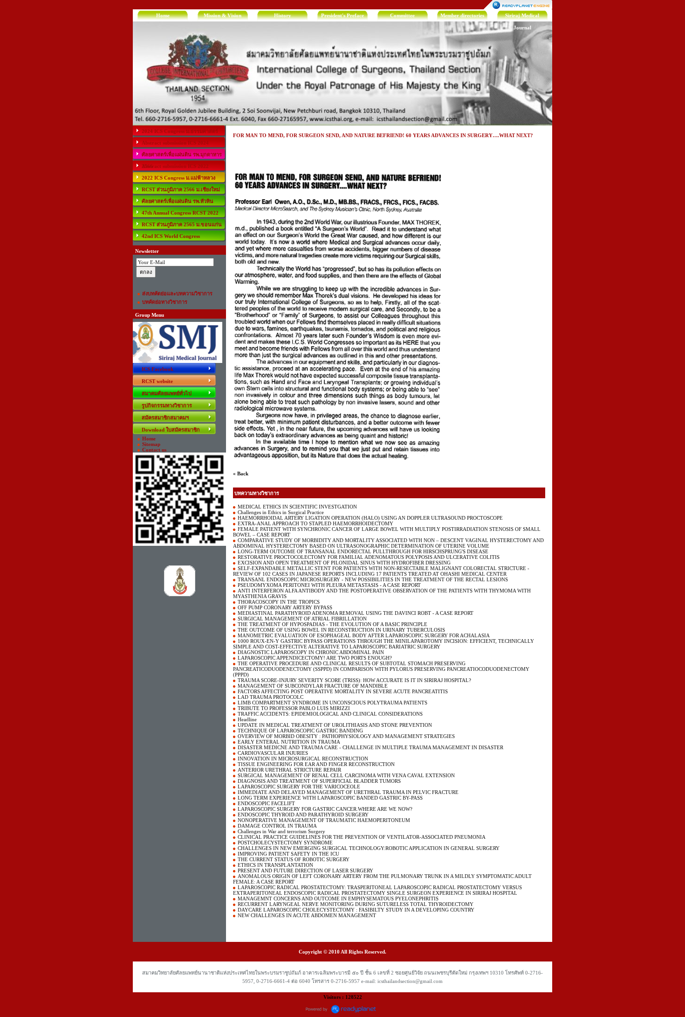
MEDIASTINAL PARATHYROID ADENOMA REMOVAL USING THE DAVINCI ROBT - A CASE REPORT (355, 613)
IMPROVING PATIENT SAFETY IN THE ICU (288, 854)
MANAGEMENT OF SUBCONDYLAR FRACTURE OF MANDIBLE (313, 686)
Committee (402, 15)
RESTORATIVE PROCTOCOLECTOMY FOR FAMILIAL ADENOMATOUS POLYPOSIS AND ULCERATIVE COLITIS (369, 557)
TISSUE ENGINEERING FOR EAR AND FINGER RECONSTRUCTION (316, 764)
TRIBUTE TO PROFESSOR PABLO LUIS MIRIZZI (294, 708)
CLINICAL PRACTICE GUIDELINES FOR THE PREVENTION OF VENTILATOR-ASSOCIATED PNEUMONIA (362, 837)
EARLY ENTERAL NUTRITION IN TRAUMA (289, 742)
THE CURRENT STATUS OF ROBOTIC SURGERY (293, 859)
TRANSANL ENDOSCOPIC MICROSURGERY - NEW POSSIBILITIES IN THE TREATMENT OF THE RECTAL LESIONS (373, 579)
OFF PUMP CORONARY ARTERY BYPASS (285, 607)
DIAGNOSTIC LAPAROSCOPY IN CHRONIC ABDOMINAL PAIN (311, 652)
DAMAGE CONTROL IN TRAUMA (277, 826)
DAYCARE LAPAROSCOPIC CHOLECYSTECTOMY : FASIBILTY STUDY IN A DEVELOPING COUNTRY (356, 910)
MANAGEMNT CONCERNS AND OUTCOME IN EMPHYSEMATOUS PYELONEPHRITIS (338, 898)
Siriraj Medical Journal (522, 17)
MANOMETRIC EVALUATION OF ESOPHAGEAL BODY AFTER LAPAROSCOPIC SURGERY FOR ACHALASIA (364, 635)
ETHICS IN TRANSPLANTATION (275, 865)
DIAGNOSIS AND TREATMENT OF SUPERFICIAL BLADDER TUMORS (319, 781)
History (282, 15)
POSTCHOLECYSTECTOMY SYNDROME (285, 842)
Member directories (462, 15)
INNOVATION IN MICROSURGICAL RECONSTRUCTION (303, 758)
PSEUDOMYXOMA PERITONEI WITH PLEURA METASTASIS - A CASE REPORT (329, 585)
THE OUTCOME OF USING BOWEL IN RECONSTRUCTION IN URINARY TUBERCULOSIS (341, 630)
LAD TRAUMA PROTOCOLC (270, 697)
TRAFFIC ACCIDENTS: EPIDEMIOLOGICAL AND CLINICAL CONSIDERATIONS (330, 714)
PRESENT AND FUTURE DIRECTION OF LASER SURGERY (305, 870)
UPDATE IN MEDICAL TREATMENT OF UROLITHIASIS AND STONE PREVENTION (335, 725)
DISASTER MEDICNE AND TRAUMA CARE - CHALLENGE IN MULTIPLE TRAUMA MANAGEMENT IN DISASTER (370, 747)
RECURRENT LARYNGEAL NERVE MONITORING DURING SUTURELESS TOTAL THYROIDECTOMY (355, 904)
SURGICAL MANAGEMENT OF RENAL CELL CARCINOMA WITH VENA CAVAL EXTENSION (346, 775)
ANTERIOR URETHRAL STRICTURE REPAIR (289, 770)
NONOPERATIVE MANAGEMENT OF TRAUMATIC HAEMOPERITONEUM (324, 820)
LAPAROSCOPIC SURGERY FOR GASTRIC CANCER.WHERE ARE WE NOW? (325, 809)
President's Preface (342, 15)
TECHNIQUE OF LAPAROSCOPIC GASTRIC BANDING (300, 730)
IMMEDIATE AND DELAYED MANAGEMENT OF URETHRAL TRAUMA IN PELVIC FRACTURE (348, 792)
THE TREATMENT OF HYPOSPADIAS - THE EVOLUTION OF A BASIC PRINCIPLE (332, 624)
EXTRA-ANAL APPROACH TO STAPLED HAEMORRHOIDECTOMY (315, 523)
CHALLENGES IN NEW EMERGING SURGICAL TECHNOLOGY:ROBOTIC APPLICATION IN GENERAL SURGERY (369, 848)
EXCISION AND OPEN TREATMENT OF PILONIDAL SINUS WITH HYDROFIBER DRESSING (344, 562)
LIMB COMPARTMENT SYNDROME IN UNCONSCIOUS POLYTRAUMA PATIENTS (332, 702)
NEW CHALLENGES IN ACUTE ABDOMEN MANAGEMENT (307, 915)
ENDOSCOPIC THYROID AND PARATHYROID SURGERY (303, 814)
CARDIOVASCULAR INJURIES (273, 753)
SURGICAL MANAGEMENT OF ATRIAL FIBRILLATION (302, 618)
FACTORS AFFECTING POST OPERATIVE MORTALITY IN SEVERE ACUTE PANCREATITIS (343, 691)
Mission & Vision (222, 15)
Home (163, 15)
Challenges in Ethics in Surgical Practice (281, 512)
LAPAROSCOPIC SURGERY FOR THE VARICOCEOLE (299, 786)
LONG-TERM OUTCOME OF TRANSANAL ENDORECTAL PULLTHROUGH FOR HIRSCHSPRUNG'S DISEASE (363, 551)
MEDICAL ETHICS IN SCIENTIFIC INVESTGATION (297, 506)
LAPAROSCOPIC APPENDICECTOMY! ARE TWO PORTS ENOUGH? (315, 658)
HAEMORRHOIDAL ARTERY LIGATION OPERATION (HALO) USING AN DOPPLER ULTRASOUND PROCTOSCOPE (370, 518)
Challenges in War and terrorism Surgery (281, 831)
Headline (247, 719)
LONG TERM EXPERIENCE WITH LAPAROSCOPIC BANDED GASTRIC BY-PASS (330, 798)
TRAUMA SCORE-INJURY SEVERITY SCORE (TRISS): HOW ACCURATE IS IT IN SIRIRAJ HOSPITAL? (354, 680)
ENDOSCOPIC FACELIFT (266, 803)
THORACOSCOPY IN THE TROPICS (279, 602)
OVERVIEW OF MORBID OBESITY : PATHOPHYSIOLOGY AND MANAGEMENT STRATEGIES (346, 736)
